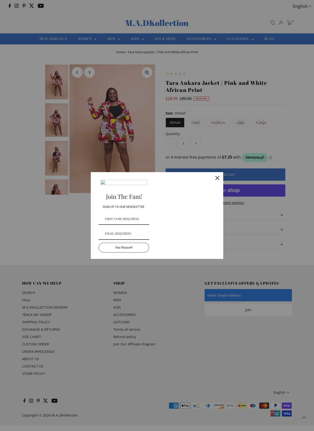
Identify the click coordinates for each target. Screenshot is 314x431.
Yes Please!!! (124, 247)
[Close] (217, 178)
